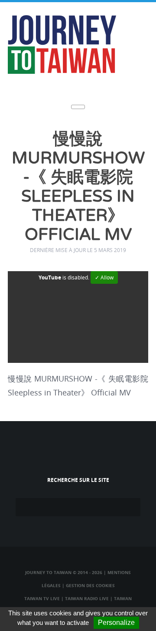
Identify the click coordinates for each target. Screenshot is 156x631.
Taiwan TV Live (42, 598)
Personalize (116, 622)
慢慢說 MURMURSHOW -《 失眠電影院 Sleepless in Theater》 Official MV (78, 187)
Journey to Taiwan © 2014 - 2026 (63, 572)
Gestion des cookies (90, 585)
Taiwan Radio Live (87, 598)
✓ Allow (104, 277)
